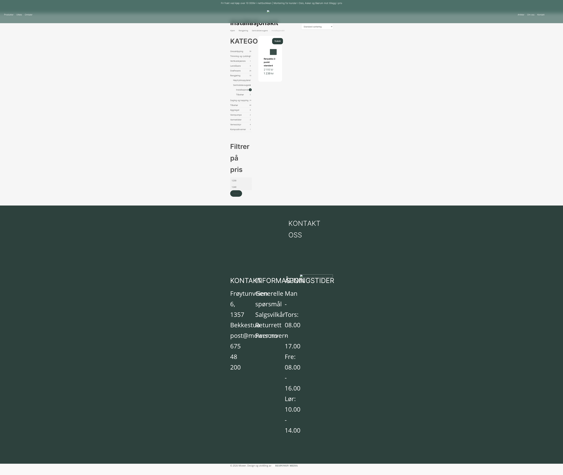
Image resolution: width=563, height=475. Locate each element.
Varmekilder (235, 119)
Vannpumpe (236, 115)
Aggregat (234, 110)
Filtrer (236, 193)
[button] (307, 229)
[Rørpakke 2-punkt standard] (270, 48)
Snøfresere (235, 70)
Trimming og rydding (240, 56)
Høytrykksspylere (241, 80)
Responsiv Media (286, 465)
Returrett (268, 325)
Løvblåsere (235, 66)
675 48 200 (235, 356)
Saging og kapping (239, 100)
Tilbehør (240, 94)
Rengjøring (235, 75)
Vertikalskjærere (238, 61)
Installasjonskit (243, 89)
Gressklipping (236, 51)
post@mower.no (254, 335)
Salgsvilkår (270, 314)
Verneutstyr (235, 124)
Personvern (271, 335)
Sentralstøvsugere (242, 85)
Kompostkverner (238, 129)
